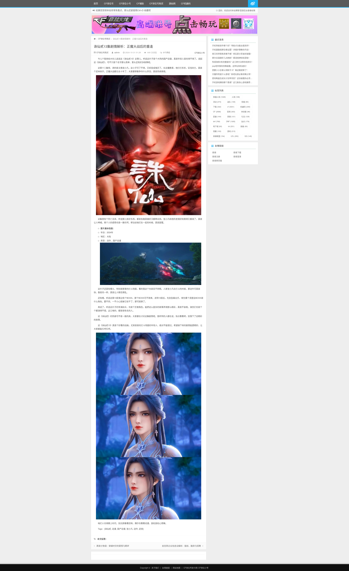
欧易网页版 (217, 160)
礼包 (245, 116)
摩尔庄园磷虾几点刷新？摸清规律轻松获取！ (231, 57)
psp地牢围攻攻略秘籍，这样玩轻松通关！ (230, 66)
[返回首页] (95, 38)
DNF (230, 121)
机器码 (245, 106)
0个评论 (166, 52)
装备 (244, 126)
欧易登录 (237, 156)
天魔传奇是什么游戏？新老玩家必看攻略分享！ (232, 74)
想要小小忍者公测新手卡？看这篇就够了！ (230, 70)
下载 (217, 106)
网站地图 (176, 567)
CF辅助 (140, 3)
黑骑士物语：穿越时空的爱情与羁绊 (112, 545)
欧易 (214, 152)
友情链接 (166, 567)
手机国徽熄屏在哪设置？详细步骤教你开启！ (231, 49)
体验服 (245, 111)
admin (117, 52)
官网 (231, 111)
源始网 (172, 3)
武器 (217, 116)
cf (230, 106)
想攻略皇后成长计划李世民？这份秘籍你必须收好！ (234, 78)
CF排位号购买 (156, 3)
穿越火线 (219, 97)
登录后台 (244, 10)
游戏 (231, 131)
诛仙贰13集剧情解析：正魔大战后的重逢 (123, 46)
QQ (248, 136)
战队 (231, 101)
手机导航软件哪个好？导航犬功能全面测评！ (231, 45)
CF (217, 111)
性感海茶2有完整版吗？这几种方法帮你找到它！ (232, 61)
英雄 (231, 116)
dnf (216, 121)
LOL (234, 136)
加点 (245, 121)
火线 (236, 97)
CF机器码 (186, 3)
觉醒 (217, 131)
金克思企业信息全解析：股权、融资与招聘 (181, 545)
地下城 (217, 126)
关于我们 (155, 567)
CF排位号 (109, 3)
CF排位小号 (125, 3)
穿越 (245, 101)
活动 (217, 101)
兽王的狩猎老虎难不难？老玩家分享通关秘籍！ (232, 53)
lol (231, 126)
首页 (96, 3)
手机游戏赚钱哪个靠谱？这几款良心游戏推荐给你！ (234, 82)
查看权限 (251, 10)
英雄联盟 (219, 136)
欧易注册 (216, 156)
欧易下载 (237, 152)
